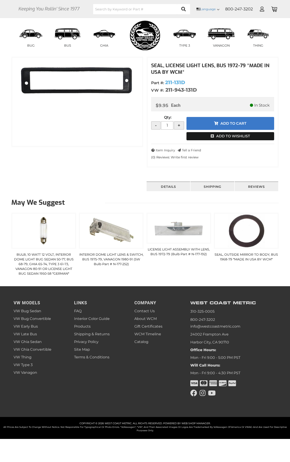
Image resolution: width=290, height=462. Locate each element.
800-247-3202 (202, 319)
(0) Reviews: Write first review (174, 157)
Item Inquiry (165, 150)
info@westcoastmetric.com (215, 326)
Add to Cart (233, 123)
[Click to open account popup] (261, 9)
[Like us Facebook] (193, 393)
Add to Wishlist (233, 136)
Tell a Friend (191, 150)
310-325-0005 (202, 311)
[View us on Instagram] (202, 393)
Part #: (157, 83)
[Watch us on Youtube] (212, 393)
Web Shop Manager (195, 423)
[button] (141, 9)
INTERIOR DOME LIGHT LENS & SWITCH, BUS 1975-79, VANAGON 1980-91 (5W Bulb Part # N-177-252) (111, 259)
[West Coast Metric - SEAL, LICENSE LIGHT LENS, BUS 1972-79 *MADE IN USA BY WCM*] (77, 80)
